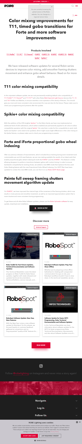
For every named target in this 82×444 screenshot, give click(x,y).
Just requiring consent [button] (50, 436)
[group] (41, 208)
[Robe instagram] (41, 366)
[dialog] (41, 432)
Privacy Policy (55, 431)
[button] (41, 440)
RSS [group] (76, 15)
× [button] (79, 422)
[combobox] (77, 422)
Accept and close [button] (29, 436)
